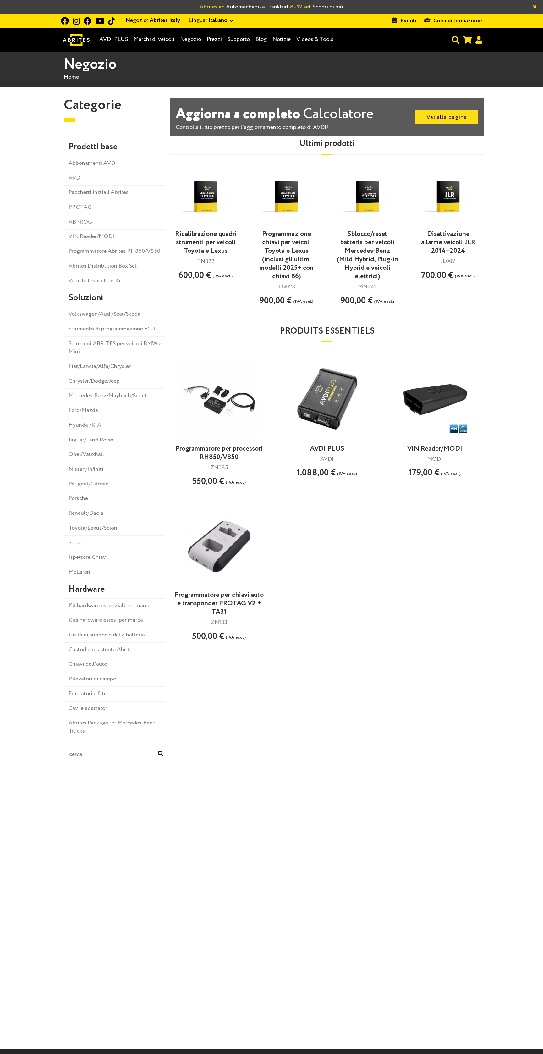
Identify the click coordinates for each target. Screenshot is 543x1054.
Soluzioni (86, 298)
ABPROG (80, 222)
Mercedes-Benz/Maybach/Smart (108, 395)
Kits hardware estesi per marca (106, 620)
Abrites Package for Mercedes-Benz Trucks (112, 727)
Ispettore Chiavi (88, 557)
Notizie (281, 39)
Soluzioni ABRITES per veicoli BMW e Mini (115, 348)
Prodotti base (93, 147)
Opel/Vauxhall (86, 454)
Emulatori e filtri (88, 694)
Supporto (239, 39)
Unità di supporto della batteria (107, 635)
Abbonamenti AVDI (93, 163)
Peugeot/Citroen (89, 484)
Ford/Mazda (83, 410)
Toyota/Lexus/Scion (93, 528)
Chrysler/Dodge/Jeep (94, 381)
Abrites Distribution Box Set (103, 266)
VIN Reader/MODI (91, 236)
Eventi (408, 21)
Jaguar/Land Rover (91, 440)
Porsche (78, 498)
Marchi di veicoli (154, 39)
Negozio (190, 39)
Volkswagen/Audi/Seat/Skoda (104, 314)
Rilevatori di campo (92, 679)
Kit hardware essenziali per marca (110, 606)
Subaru (77, 543)
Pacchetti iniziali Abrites (99, 192)
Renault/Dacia (86, 513)
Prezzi (214, 39)
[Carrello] (467, 40)
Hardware (87, 589)
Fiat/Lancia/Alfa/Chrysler (100, 366)
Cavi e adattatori (89, 708)
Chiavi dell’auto (88, 664)
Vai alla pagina (446, 117)
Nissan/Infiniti (86, 469)
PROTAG (80, 207)
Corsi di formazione (457, 21)
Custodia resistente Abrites (102, 650)
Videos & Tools (314, 39)
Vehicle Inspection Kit (95, 281)
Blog (261, 39)
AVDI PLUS (113, 39)
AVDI (75, 178)
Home (71, 77)
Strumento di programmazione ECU (112, 329)
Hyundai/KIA (85, 425)
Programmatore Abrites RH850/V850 (114, 251)
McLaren (79, 572)
